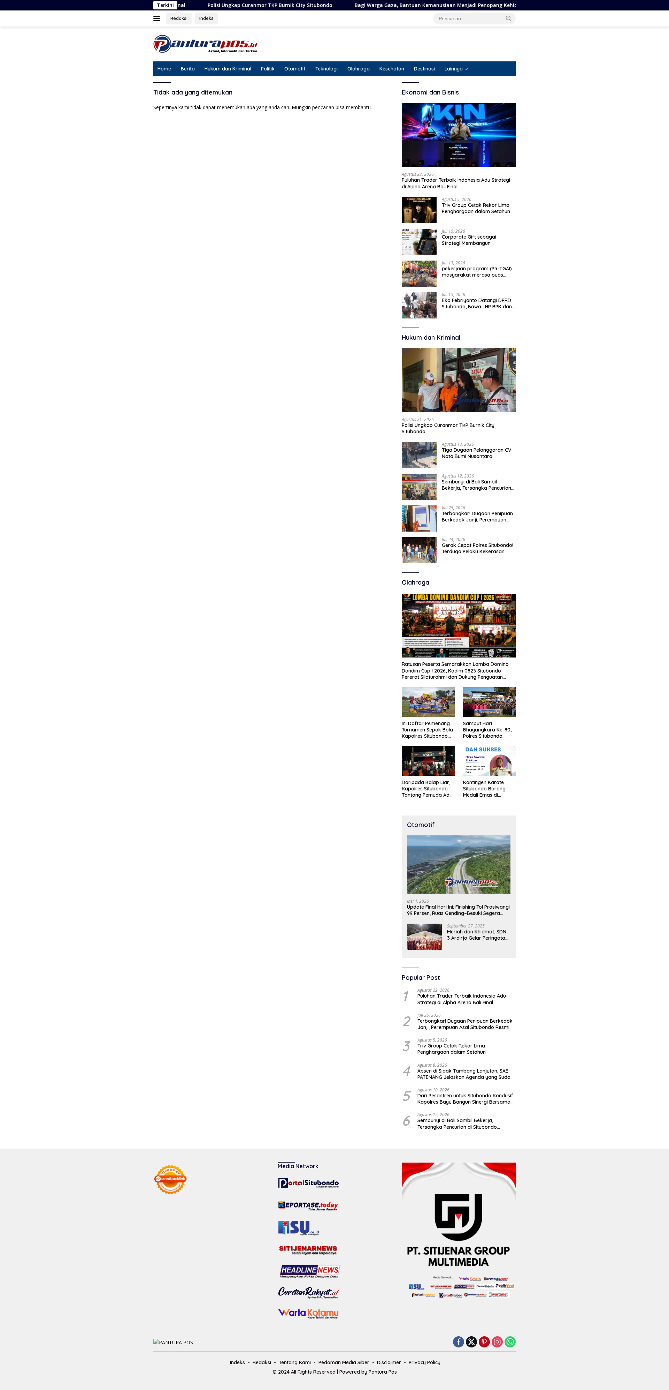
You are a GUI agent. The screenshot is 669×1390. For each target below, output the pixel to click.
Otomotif (295, 69)
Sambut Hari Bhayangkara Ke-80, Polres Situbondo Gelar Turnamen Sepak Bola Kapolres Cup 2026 (487, 729)
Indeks (206, 18)
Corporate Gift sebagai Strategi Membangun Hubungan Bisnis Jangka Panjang (470, 240)
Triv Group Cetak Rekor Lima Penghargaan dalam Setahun (476, 208)
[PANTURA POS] (205, 43)
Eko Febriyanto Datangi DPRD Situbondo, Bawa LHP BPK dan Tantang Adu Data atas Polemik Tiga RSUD (477, 303)
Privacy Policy (424, 1362)
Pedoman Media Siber (343, 1362)
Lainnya (454, 69)
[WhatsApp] (510, 1342)
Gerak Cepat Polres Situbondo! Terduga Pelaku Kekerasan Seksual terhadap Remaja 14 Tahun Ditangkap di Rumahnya (478, 548)
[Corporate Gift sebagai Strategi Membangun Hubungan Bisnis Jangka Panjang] (419, 242)
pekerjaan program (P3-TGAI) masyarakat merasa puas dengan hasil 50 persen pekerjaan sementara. (477, 271)
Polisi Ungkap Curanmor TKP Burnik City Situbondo (223, 5)
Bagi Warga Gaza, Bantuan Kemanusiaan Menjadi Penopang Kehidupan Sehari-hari (410, 5)
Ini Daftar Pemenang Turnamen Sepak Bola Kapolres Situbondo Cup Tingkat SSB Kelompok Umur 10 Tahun (427, 729)
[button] (509, 18)
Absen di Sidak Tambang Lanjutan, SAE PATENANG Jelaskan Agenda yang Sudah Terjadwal (465, 1074)
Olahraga (358, 69)
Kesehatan (391, 69)
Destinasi (424, 69)
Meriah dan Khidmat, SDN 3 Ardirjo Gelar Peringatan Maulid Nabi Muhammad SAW (477, 935)
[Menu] (158, 18)
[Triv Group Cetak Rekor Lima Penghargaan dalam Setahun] (419, 210)
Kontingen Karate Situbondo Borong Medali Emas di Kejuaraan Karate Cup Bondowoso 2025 (489, 788)
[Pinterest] (484, 1342)
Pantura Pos (383, 1372)
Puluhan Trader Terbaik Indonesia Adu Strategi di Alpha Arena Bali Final (456, 183)
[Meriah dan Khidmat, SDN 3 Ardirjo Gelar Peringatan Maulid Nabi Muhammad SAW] (424, 937)
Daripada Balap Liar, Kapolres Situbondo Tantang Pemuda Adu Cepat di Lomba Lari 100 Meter (427, 788)
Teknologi (326, 69)
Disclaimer (389, 1362)
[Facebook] (458, 1342)
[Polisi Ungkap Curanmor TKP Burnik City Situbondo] (459, 380)
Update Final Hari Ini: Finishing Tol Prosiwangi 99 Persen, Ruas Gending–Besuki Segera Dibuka (458, 910)
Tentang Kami (295, 1362)
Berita (188, 69)
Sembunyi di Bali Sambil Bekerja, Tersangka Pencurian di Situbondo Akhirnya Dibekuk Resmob (477, 485)
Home (164, 69)
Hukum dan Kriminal (228, 69)
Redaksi (178, 18)
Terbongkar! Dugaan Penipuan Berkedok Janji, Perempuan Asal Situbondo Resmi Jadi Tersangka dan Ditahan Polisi (477, 516)
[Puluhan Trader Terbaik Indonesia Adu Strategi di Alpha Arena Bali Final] (459, 135)
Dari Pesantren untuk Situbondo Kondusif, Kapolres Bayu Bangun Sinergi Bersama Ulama (465, 1098)
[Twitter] (471, 1342)
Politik (268, 69)
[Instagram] (497, 1342)
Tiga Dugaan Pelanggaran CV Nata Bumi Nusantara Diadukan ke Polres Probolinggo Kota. (476, 453)
